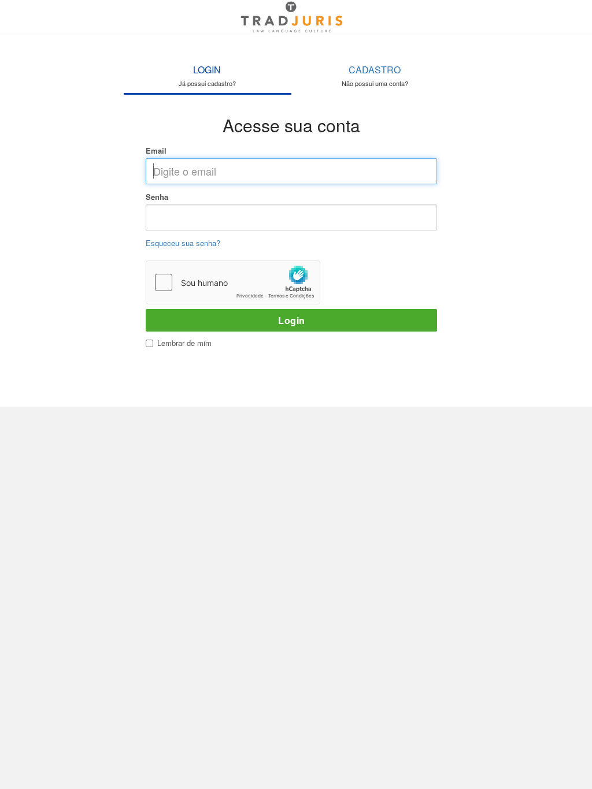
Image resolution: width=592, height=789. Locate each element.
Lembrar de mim (184, 342)
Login (207, 75)
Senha (157, 197)
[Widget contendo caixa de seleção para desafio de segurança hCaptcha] (233, 282)
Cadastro (375, 75)
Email (156, 150)
